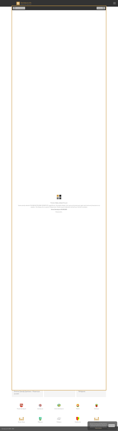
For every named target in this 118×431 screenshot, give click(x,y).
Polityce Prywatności (98, 428)
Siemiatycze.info (5, 428)
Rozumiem (111, 425)
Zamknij (99, 8)
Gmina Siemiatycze (20, 8)
